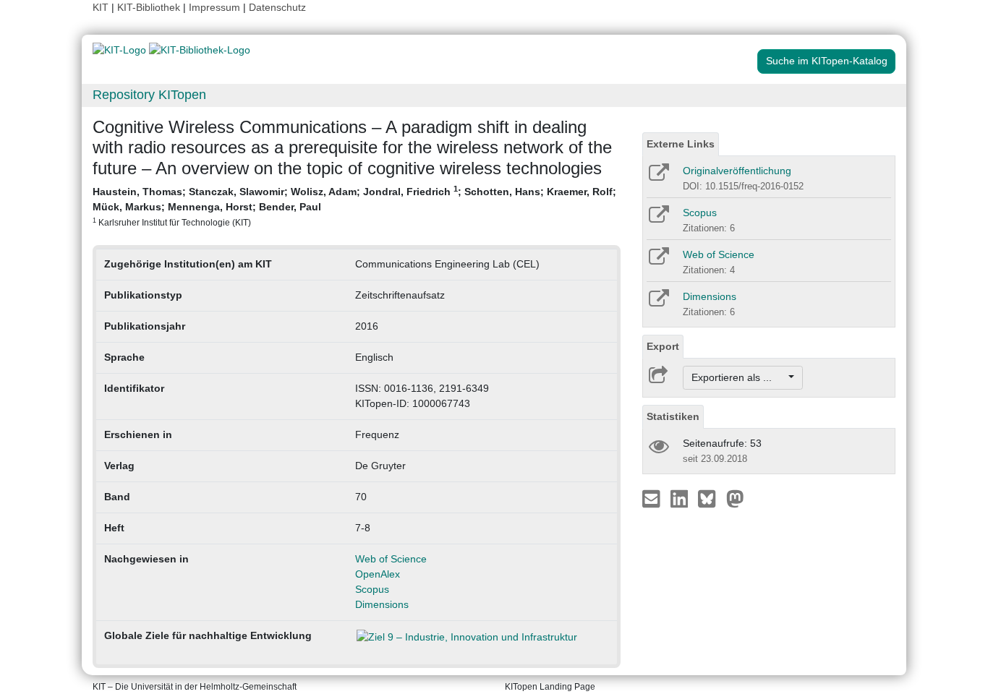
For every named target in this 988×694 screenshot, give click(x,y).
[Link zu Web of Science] (658, 261)
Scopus (372, 589)
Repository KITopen (149, 94)
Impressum (214, 7)
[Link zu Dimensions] (658, 303)
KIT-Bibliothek (150, 7)
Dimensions (382, 604)
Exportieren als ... (738, 377)
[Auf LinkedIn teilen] (681, 498)
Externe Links (681, 144)
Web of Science (391, 559)
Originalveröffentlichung (737, 170)
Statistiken (673, 416)
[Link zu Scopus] (658, 219)
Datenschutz (277, 7)
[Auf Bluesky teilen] (710, 498)
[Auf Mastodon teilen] (735, 498)
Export (663, 346)
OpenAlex (377, 574)
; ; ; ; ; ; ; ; (354, 205)
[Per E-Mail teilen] (652, 498)
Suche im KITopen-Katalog (826, 61)
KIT (100, 7)
